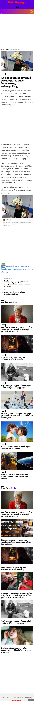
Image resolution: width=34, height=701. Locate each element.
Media (3, 325)
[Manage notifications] (30, 697)
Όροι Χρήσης (5, 697)
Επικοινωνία (28, 697)
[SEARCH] (31, 11)
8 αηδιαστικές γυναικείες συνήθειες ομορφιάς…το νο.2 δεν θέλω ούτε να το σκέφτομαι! (16, 650)
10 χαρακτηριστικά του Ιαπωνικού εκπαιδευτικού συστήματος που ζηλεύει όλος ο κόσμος (16, 542)
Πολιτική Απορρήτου (17, 697)
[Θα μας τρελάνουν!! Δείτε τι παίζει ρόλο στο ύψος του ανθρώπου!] (17, 431)
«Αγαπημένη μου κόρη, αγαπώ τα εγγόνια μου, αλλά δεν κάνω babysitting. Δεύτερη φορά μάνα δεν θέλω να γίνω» (16, 595)
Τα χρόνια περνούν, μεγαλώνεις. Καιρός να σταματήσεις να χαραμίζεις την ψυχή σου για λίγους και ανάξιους (17, 329)
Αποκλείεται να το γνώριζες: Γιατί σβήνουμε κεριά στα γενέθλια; (13, 358)
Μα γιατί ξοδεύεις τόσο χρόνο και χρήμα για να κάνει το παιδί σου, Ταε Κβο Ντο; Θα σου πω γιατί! (17, 416)
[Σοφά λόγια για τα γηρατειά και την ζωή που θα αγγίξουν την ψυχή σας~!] (17, 372)
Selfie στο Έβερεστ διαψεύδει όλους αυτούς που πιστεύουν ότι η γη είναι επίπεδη (15, 477)
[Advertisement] (17, 31)
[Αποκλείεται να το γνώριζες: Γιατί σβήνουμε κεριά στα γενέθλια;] (17, 344)
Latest (17, 8)
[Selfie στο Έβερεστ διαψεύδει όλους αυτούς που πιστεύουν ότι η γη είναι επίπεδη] (17, 461)
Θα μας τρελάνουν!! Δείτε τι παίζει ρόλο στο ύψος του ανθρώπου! (16, 447)
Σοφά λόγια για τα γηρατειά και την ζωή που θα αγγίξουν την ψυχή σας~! (16, 386)
